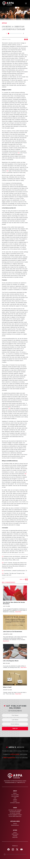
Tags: (3, 578)
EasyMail (15, 835)
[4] (25, 473)
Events (15, 832)
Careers (15, 799)
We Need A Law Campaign (15, 810)
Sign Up (15, 728)
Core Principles (15, 796)
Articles (15, 823)
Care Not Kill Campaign (15, 811)
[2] (7, 170)
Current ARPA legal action (15, 816)
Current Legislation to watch (15, 814)
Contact (15, 801)
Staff (15, 797)
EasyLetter (15, 837)
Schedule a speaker (15, 802)
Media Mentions (15, 825)
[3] (9, 408)
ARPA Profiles (15, 834)
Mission (15, 793)
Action (15, 830)
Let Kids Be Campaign (15, 813)
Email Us (22, 579)
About (15, 790)
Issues (15, 807)
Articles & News (15, 821)
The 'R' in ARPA (15, 794)
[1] (18, 152)
